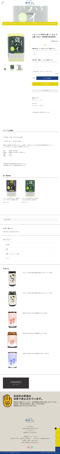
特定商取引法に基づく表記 (15, 452)
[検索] (55, 219)
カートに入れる (47, 78)
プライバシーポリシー (5, 452)
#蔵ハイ (36, 105)
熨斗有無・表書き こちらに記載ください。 (43, 60)
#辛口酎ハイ (42, 105)
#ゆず (33, 105)
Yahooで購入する (45, 83)
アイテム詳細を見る (45, 90)
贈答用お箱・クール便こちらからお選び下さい (43, 48)
